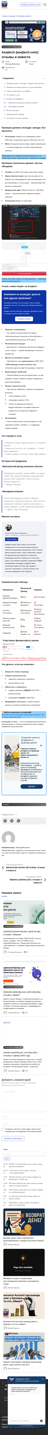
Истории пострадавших (14, 99)
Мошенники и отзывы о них (12, 46)
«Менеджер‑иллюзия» (16, 106)
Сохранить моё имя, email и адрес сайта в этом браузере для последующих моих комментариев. (24, 1130)
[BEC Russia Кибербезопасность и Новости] (4, 4)
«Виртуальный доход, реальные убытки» (23, 103)
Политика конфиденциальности (15, 1430)
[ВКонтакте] (5, 821)
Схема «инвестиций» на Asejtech (18, 91)
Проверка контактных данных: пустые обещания (24, 87)
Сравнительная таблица (15, 114)
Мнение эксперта (12, 110)
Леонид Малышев (23, 847)
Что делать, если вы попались (17, 118)
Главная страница (8, 16)
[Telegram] (12, 821)
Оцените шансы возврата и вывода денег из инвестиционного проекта (30, 753)
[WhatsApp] (18, 821)
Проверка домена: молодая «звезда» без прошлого (25, 83)
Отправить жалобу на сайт (30, 5)
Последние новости (24, 16)
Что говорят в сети (13, 95)
